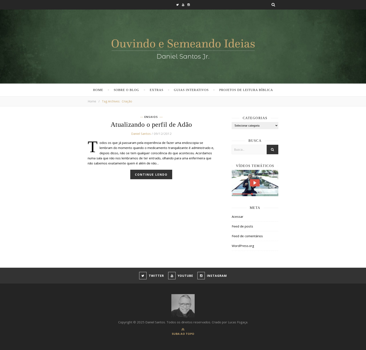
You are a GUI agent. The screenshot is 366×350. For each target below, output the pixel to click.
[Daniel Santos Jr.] (183, 48)
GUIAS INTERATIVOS (191, 90)
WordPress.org (243, 246)
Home (98, 90)
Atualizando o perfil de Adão (151, 124)
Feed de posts (242, 226)
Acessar (237, 216)
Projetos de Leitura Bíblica (246, 90)
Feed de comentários (247, 236)
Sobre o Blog (126, 90)
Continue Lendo (151, 174)
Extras (156, 90)
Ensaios (151, 117)
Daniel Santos (141, 133)
